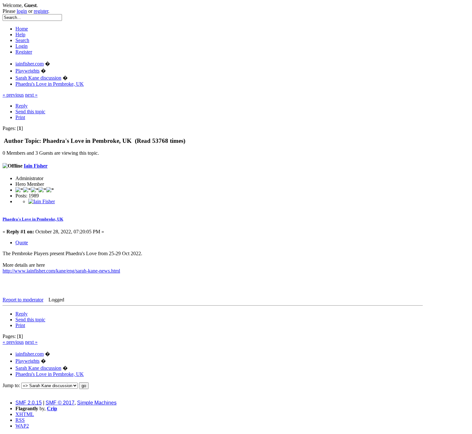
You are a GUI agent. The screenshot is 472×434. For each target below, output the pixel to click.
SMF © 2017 (60, 402)
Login (21, 46)
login (22, 11)
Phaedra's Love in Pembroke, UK (33, 219)
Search (22, 40)
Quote (21, 242)
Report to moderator (23, 299)
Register (23, 52)
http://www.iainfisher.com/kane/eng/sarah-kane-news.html (61, 270)
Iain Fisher (36, 166)
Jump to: (11, 385)
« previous (13, 95)
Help (20, 34)
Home (21, 28)
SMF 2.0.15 (28, 402)
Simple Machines (97, 402)
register (41, 11)
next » (31, 95)
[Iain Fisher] (41, 201)
